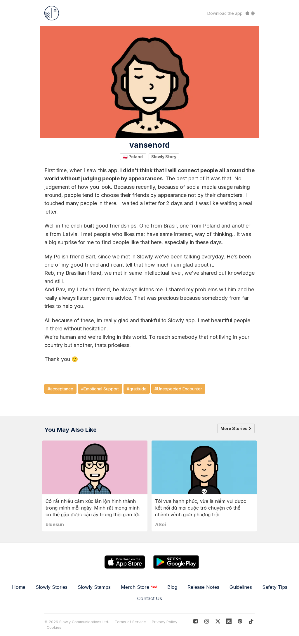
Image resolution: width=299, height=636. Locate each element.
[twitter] (217, 621)
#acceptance (60, 388)
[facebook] (195, 621)
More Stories (234, 428)
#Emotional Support (100, 388)
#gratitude (137, 388)
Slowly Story (163, 156)
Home (18, 587)
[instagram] (206, 621)
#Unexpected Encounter (178, 388)
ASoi (160, 524)
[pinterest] (229, 621)
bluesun (55, 524)
